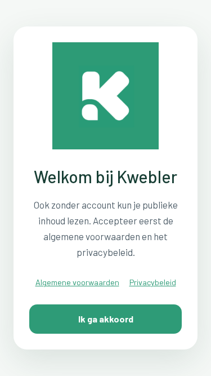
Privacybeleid (152, 282)
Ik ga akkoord (105, 318)
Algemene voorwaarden (77, 282)
